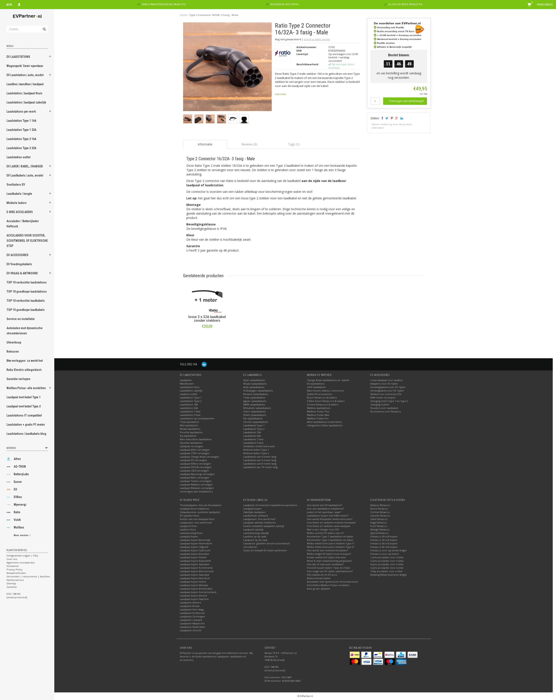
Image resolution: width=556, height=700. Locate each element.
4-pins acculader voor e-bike (387, 564)
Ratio (17, 512)
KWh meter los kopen (382, 397)
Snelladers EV (16, 184)
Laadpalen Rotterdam (192, 626)
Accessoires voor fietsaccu (385, 411)
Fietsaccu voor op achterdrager (388, 550)
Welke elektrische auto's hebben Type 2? (330, 546)
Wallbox (19, 527)
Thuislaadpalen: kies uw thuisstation (201, 505)
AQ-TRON (20, 466)
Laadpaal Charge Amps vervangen (199, 456)
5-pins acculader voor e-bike (387, 567)
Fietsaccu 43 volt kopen (383, 546)
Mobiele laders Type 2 (256, 453)
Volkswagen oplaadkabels (258, 390)
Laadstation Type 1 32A (21, 130)
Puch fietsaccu (378, 526)
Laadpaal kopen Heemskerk (196, 543)
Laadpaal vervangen (191, 446)
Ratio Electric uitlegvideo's (24, 370)
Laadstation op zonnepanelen (197, 418)
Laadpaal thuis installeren (194, 508)
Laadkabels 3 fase (253, 442)
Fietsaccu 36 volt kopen (383, 543)
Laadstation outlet (18, 157)
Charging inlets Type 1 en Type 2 (389, 401)
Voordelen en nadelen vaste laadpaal (328, 526)
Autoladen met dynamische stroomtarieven (25, 330)
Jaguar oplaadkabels (254, 401)
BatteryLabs (21, 474)
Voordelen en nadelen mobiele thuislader (331, 522)
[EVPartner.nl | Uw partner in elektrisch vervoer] (27, 16)
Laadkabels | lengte (19, 193)
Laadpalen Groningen (192, 616)
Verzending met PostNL (284, 4)
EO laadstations (315, 383)
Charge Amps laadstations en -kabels (328, 380)
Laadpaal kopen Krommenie (196, 567)
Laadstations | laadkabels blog (26, 433)
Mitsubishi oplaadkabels (257, 408)
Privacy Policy (15, 569)
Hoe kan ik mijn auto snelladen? (325, 564)
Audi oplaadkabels (253, 387)
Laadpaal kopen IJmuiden (194, 553)
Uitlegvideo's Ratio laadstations (325, 425)
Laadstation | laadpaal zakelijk (26, 102)
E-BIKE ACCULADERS (20, 212)
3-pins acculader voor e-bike (387, 560)
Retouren (13, 351)
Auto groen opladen (318, 588)
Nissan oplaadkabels (254, 383)
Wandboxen (187, 383)
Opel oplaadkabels (254, 380)
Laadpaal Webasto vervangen (197, 488)
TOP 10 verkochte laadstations (27, 282)
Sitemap (11, 583)
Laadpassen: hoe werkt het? (196, 522)
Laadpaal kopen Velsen (193, 557)
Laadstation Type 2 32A (21, 148)
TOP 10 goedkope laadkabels (26, 310)
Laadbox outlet (188, 394)
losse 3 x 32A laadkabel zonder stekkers (207, 319)
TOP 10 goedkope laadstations (27, 291)
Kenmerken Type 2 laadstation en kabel (330, 540)
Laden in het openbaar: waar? (324, 512)
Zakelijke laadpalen (254, 512)
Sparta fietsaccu (379, 533)
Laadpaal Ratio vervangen (195, 477)
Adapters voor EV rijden (384, 383)
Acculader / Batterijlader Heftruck (23, 223)
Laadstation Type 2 (191, 401)
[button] (50, 57)
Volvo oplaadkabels (254, 411)
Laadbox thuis (188, 529)
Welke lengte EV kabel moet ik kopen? (329, 553)
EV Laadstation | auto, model (25, 75)
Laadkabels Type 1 (254, 425)
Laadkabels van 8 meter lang (259, 463)
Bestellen (207, 335)
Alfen (17, 459)
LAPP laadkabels (316, 387)
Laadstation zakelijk (191, 390)
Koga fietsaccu (378, 522)
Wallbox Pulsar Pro (318, 418)
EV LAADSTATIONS (18, 56)
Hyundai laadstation (191, 442)
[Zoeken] (44, 26)
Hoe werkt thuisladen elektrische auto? (329, 519)
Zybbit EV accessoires (319, 394)
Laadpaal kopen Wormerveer (197, 571)
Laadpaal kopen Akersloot (195, 578)
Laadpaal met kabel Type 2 (24, 406)
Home (183, 15)
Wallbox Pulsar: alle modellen (26, 388)
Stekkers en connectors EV (385, 394)
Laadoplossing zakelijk (256, 533)
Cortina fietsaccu (380, 512)
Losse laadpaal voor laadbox (386, 380)
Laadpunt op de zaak (255, 540)
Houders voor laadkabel (384, 408)
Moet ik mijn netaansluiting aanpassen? (329, 560)
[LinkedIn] (204, 364)
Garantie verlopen (18, 379)
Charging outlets (379, 404)
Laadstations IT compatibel (24, 415)
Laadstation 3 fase (190, 415)
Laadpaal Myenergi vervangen (197, 474)
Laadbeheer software (255, 515)
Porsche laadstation (191, 432)
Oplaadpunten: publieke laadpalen (200, 512)
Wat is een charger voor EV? (323, 529)
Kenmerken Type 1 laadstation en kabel (330, 536)
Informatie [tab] (205, 144)
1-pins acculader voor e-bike (387, 557)
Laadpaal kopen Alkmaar (194, 585)
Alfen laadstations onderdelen (324, 421)
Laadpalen (186, 380)
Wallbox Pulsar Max (318, 415)
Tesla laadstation (189, 421)
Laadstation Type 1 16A (21, 120)
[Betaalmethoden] (355, 654)
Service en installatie (21, 319)
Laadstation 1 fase (190, 411)
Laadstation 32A (189, 408)
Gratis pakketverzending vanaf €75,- (164, 4)
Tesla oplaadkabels (254, 397)
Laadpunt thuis (188, 526)
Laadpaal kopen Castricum (195, 550)
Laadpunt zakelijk (253, 529)
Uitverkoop (14, 342)
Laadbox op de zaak (254, 536)
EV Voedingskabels (19, 264)
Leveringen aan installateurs (196, 491)
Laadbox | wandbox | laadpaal (25, 84)
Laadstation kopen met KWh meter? (327, 515)
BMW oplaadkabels (254, 404)
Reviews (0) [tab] (249, 144)
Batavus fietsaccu (380, 505)
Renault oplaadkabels (255, 394)
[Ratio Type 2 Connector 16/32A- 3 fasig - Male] (227, 68)
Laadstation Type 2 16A (21, 139)
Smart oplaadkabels (254, 415)
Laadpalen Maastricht (192, 623)
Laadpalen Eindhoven (192, 613)
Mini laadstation (189, 425)
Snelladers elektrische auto (259, 446)
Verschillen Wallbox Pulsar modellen (328, 585)
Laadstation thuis (189, 387)
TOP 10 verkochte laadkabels (26, 300)
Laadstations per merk (21, 111)
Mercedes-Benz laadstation (196, 439)
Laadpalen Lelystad (191, 620)
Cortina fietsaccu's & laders (322, 404)
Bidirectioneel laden (319, 578)
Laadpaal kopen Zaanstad (194, 574)
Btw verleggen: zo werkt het (25, 360)
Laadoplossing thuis (191, 533)
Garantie (12, 586)
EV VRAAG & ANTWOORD (22, 273)
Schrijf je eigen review (317, 39)
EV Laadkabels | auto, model (25, 175)
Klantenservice (15, 580)
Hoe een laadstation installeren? (325, 508)
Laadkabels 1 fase (253, 439)
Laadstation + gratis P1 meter (26, 424)
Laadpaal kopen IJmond (193, 595)
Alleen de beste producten (405, 4)
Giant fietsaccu (378, 519)
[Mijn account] (19, 3)
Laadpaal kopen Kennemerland (198, 592)
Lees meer (280, 94)
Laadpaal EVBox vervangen (195, 463)
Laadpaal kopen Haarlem (194, 599)
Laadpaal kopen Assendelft (195, 560)
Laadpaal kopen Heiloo (193, 581)
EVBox (18, 497)
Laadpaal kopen (189, 536)
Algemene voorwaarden (21, 562)
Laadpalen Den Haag (192, 609)
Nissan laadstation (190, 428)
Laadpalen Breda (189, 606)
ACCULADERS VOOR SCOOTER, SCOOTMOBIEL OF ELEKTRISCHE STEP (27, 241)
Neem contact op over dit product (392, 124)
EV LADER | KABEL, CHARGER (25, 166)
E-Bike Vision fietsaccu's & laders (325, 401)
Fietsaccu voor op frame (384, 553)
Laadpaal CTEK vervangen (195, 453)
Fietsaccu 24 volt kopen (383, 536)
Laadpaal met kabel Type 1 (24, 397)
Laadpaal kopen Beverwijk (195, 540)
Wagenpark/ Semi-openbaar (25, 66)
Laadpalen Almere (190, 602)
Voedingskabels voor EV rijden (387, 387)
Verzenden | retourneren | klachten (28, 576)
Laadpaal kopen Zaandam (195, 564)
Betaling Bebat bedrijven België (388, 574)
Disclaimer (13, 566)
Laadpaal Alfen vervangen (195, 449)
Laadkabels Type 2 (254, 428)
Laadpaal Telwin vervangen (196, 481)
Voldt (17, 520)
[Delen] (382, 118)
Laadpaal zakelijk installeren (259, 522)
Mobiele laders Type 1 (256, 449)
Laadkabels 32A (252, 435)
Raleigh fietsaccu (380, 529)
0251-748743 (13, 593)
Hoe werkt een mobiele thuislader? (327, 550)
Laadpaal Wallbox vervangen (196, 484)
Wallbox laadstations (318, 408)
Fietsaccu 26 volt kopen (383, 540)
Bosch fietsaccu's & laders (322, 397)
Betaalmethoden (16, 573)
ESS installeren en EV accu (322, 574)
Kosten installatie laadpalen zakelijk (263, 526)
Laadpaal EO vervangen (193, 460)
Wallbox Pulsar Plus (318, 411)
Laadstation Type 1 (191, 397)
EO (15, 489)
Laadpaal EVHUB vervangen (196, 467)
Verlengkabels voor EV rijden (387, 390)
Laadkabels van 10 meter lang (260, 467)
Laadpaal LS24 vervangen (194, 470)
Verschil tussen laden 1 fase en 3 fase (328, 567)
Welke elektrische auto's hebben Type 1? (330, 543)
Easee (18, 481)
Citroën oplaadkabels (255, 421)
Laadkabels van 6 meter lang (259, 460)
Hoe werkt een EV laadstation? (324, 505)
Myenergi (20, 504)
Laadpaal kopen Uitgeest (194, 546)
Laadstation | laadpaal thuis (24, 93)
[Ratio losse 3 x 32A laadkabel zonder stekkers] (207, 298)
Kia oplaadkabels (253, 418)
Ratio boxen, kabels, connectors (325, 390)
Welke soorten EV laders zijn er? (325, 533)
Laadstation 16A (189, 404)
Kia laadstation (188, 435)
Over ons (12, 559)
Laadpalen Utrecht (190, 630)
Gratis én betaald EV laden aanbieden (265, 550)
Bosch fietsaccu (379, 508)
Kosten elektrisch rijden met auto (326, 557)
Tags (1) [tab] (294, 144)
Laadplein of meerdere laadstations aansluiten (270, 505)
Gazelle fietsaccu (380, 515)
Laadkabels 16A (252, 432)
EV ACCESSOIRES (17, 255)
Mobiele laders (16, 203)
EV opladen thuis (189, 515)
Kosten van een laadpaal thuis (197, 519)
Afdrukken (378, 127)
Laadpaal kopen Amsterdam (196, 588)
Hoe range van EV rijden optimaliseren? (330, 571)
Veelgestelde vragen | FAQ (22, 555)
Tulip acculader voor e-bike (386, 571)
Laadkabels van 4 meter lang (259, 456)
